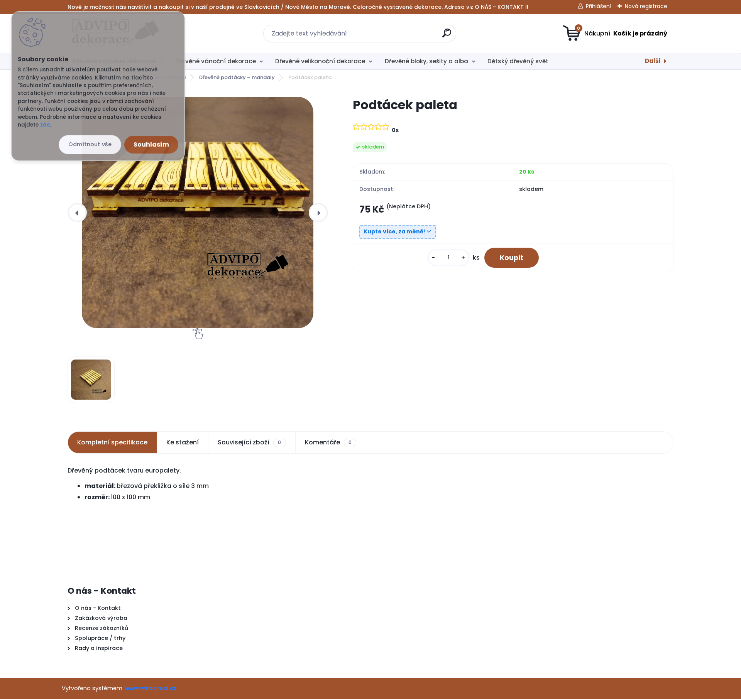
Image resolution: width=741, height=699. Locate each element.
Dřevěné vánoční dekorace (215, 61)
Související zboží (249, 442)
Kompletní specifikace (112, 442)
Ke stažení (182, 442)
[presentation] (77, 212)
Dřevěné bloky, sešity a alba (426, 61)
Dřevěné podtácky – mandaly (237, 77)
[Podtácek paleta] (198, 212)
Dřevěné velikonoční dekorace (320, 61)
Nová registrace (646, 6)
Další (653, 61)
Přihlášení (598, 6)
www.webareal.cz (150, 688)
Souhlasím (151, 144)
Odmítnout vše (90, 144)
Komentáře (328, 442)
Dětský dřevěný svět (517, 61)
